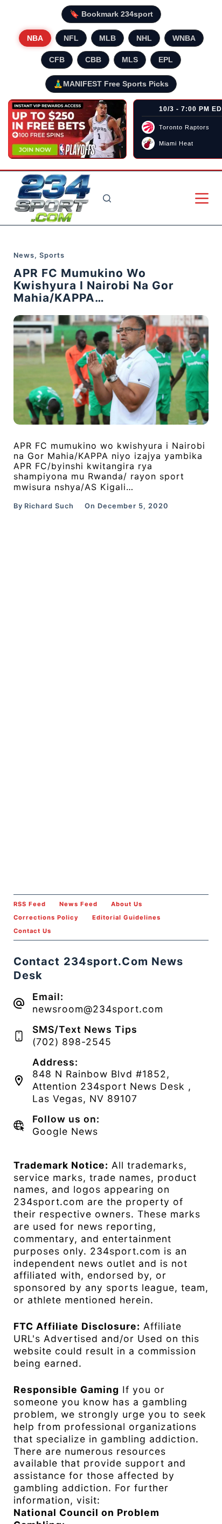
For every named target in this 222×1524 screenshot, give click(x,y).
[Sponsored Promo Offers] (67, 129)
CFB (57, 59)
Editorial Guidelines (126, 917)
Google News (65, 1131)
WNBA (184, 38)
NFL (71, 38)
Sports (52, 255)
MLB (107, 38)
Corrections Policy (46, 917)
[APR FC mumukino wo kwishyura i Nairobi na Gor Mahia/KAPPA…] (111, 370)
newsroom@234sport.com (97, 1009)
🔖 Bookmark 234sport (111, 14)
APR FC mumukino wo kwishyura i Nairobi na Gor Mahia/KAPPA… (93, 285)
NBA (35, 38)
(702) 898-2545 (72, 1041)
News (23, 255)
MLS (130, 59)
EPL (165, 59)
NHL (144, 38)
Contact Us (32, 931)
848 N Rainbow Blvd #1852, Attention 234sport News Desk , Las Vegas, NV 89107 (111, 1086)
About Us (126, 904)
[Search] (107, 198)
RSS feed (29, 904)
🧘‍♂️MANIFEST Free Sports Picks (111, 83)
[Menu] (202, 198)
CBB (93, 59)
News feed (78, 904)
